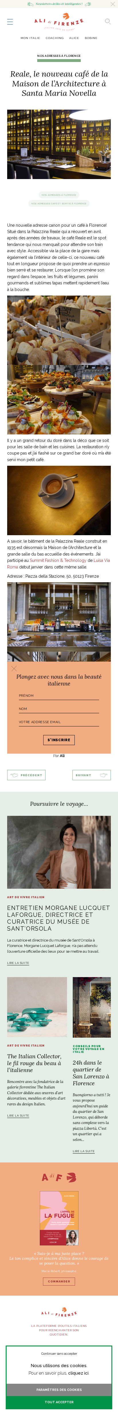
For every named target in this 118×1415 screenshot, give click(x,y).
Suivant (83, 775)
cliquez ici (78, 1373)
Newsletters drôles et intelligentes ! (59, 4)
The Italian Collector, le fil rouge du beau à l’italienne (34, 1063)
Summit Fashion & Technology (58, 560)
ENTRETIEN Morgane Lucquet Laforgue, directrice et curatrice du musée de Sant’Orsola (58, 918)
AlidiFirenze (59, 22)
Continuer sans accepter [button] (59, 1354)
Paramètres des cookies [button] (59, 1390)
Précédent (31, 775)
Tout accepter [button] (59, 1402)
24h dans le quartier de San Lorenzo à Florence (91, 1073)
